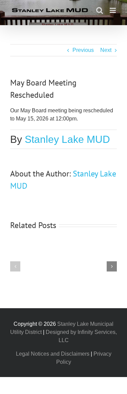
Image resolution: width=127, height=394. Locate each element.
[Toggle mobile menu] (113, 10)
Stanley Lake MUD (67, 139)
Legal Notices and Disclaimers (52, 354)
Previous (83, 50)
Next (105, 50)
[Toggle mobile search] (99, 10)
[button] (15, 266)
